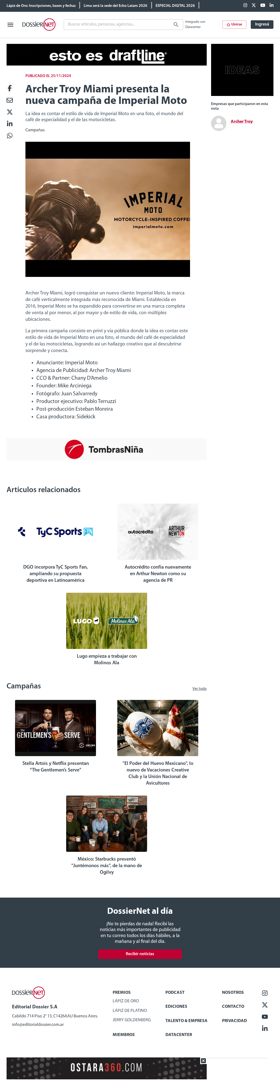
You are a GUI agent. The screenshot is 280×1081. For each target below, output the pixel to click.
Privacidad (234, 1021)
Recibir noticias (140, 954)
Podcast (175, 993)
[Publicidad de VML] (242, 95)
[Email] (10, 100)
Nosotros (233, 993)
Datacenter (178, 1035)
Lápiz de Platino (130, 1011)
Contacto (233, 1007)
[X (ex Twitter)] (254, 5)
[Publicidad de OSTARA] (107, 1078)
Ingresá (262, 24)
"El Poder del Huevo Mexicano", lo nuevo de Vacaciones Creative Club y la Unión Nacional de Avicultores (157, 773)
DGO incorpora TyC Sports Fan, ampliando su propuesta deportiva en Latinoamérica (55, 574)
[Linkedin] (271, 5)
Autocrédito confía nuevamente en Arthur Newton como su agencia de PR (158, 574)
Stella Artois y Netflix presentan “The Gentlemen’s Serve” (55, 767)
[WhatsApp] (10, 136)
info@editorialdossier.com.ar (38, 1025)
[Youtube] (262, 5)
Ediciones (176, 1007)
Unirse (236, 24)
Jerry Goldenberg (132, 1020)
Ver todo (199, 689)
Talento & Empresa (186, 1021)
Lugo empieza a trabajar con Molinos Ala (107, 660)
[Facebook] (245, 5)
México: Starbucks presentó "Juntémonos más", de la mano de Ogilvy (106, 866)
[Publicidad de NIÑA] (107, 459)
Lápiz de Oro (126, 1001)
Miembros (124, 1035)
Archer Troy (242, 122)
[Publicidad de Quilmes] (107, 64)
